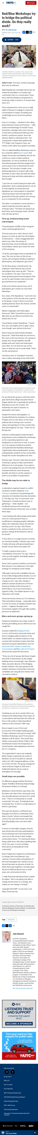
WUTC (9, 1076)
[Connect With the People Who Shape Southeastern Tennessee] (19, 1014)
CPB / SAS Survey (9, 1105)
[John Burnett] (6, 937)
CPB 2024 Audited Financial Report (14, 1097)
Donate (31, 3)
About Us (7, 1080)
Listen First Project (27, 649)
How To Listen (8, 1084)
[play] (3, 1133)
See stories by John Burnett (23, 988)
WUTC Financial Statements (12, 1093)
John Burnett (12, 30)
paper (4, 445)
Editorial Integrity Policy (11, 1101)
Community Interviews (11, 1109)
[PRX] (31, 1125)
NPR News (11, 919)
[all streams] (35, 1132)
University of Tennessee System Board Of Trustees (17, 1114)
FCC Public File (8, 1089)
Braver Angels (23, 153)
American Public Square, (11, 646)
